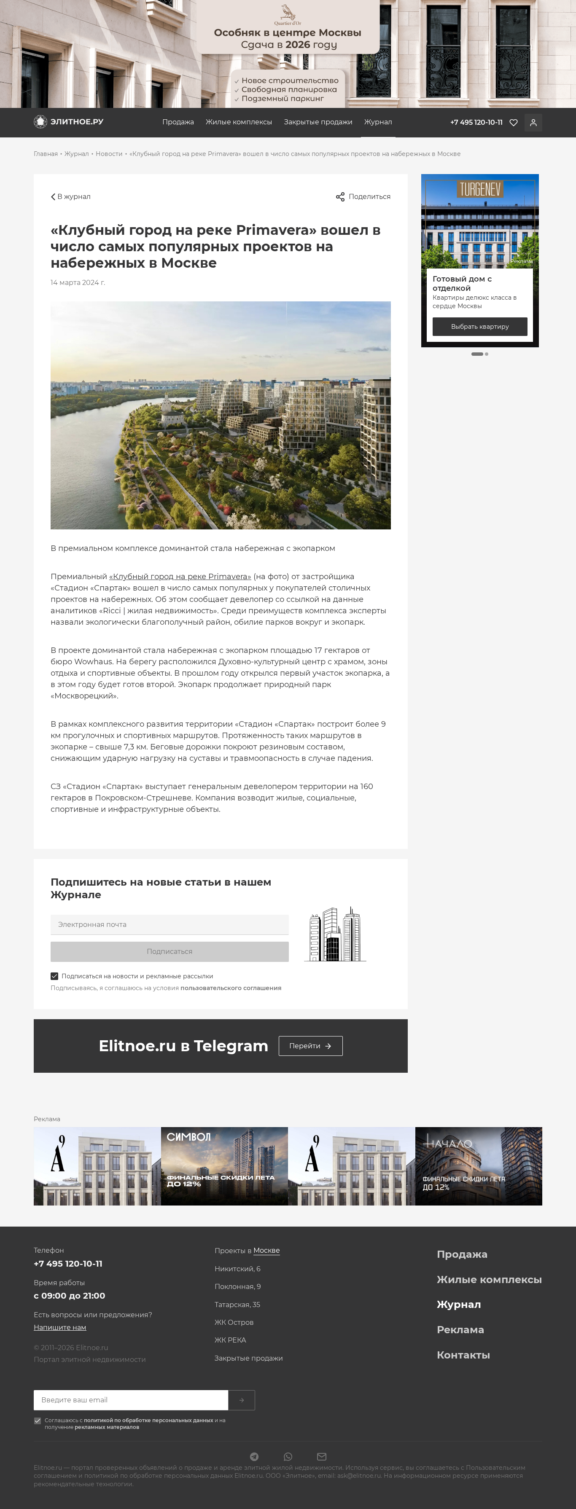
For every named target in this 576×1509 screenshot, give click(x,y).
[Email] (322, 1457)
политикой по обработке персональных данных (149, 1420)
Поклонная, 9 (238, 1287)
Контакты (463, 1355)
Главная (46, 154)
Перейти (304, 1046)
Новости (109, 154)
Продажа (178, 122)
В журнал (74, 197)
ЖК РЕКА (230, 1340)
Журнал (378, 122)
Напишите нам (60, 1328)
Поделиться (370, 197)
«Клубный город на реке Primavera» (180, 576)
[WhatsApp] (288, 1457)
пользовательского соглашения (231, 988)
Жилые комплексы (239, 122)
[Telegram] (254, 1457)
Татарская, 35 (237, 1305)
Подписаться (170, 952)
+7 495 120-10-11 (68, 1264)
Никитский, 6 (238, 1269)
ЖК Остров (234, 1322)
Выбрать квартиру (480, 326)
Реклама (460, 1330)
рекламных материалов (107, 1427)
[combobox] (266, 1251)
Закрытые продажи (318, 122)
